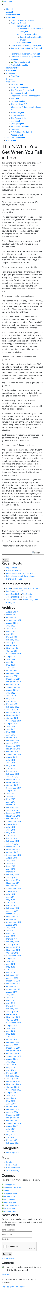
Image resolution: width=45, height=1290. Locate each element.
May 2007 (10, 1134)
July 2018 (10, 760)
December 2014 (13, 880)
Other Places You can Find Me (19, 573)
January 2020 (12, 709)
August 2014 (11, 891)
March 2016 (11, 838)
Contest (9, 70)
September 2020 (13, 687)
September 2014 (13, 888)
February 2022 (12, 640)
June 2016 (10, 830)
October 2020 (12, 684)
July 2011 (10, 995)
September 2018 (13, 754)
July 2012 (10, 961)
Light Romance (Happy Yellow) (24, 45)
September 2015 (13, 855)
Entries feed (11, 1165)
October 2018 (12, 751)
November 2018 (13, 749)
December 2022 (13, 614)
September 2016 (13, 821)
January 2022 (12, 642)
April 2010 (10, 1037)
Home (9, 9)
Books (9, 17)
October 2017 (12, 785)
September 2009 (13, 1056)
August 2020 (12, 690)
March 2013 (11, 939)
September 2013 (13, 922)
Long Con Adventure (25, 34)
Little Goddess (22, 42)
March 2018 (11, 771)
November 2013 (13, 916)
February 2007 (12, 1143)
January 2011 (12, 1011)
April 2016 (10, 835)
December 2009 (13, 1048)
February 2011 (12, 1009)
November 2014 (13, 883)
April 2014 (10, 902)
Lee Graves (11, 591)
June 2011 (10, 997)
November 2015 (13, 849)
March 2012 (11, 972)
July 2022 (10, 626)
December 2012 (13, 947)
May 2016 (10, 832)
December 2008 (13, 1081)
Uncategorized (12, 1152)
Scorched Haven (18, 87)
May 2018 (10, 765)
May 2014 (10, 900)
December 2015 (13, 846)
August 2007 (12, 1126)
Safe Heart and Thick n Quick (27, 588)
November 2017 (13, 782)
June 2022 (11, 628)
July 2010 (10, 1028)
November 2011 (13, 983)
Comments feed (13, 1167)
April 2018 (10, 768)
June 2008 (11, 1098)
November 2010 (13, 1017)
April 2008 (11, 1104)
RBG (21, 591)
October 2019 (12, 718)
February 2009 (12, 1076)
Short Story (16, 112)
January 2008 (12, 1112)
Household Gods (18, 126)
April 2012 (10, 969)
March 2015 (11, 872)
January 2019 (12, 743)
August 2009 (12, 1059)
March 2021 (11, 670)
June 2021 (10, 662)
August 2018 (11, 757)
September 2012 (13, 955)
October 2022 (12, 617)
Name (13, 98)
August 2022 (12, 623)
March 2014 (11, 905)
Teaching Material (14, 138)
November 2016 (13, 816)
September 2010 (13, 1023)
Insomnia (15, 121)
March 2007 (11, 1140)
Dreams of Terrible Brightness (24, 96)
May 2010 (10, 1034)
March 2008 (11, 1106)
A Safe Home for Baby (21, 132)
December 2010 (13, 1014)
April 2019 (10, 735)
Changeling (16, 124)
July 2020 (10, 693)
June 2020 (11, 695)
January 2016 (12, 844)
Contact (9, 140)
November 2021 (13, 648)
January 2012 (12, 978)
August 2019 (11, 723)
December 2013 (13, 914)
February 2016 (12, 841)
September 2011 (13, 989)
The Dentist (27, 594)
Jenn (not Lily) (12, 594)
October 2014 (12, 886)
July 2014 (10, 894)
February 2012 (12, 975)
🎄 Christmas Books (20, 62)
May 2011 (10, 1000)
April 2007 (10, 1137)
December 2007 (13, 1115)
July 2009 (10, 1062)
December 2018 (13, 746)
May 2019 (10, 732)
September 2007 (13, 1123)
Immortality (16, 115)
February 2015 (12, 874)
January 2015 (12, 877)
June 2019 (10, 729)
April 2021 (10, 668)
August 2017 (11, 791)
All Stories (15, 84)
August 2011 (11, 992)
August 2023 (12, 612)
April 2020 (11, 701)
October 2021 (12, 651)
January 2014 (12, 911)
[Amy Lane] (7, 1)
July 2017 (10, 793)
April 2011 (10, 1003)
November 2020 (13, 682)
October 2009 (12, 1053)
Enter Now (6, 1274)
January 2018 (12, 777)
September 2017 (13, 788)
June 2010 (10, 1031)
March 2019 (11, 737)
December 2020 (13, 679)
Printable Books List (19, 65)
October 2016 (12, 818)
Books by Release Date (21, 20)
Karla (8, 588)
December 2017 (13, 779)
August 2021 (11, 656)
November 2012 (13, 950)
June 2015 (10, 863)
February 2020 (12, 707)
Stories (9, 82)
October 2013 (12, 919)
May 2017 (10, 799)
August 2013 (11, 925)
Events (9, 73)
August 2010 (11, 1025)
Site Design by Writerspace (13, 1287)
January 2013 (12, 944)
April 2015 (10, 869)
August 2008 (12, 1092)
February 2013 (12, 941)
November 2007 (13, 1118)
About (9, 12)
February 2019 (12, 740)
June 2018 (10, 763)
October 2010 (12, 1020)
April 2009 (11, 1070)
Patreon (9, 79)
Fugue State (11, 568)
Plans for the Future (14, 579)
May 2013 (10, 933)
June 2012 (10, 964)
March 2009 (11, 1073)
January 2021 (12, 676)
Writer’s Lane (11, 15)
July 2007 (10, 1129)
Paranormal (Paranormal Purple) (25, 54)
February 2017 (12, 807)
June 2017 (10, 796)
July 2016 (10, 827)
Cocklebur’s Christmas (20, 93)
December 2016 (13, 813)
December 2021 (13, 645)
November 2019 (13, 715)
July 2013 (10, 928)
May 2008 (10, 1101)
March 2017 (11, 805)
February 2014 (12, 908)
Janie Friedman (13, 599)
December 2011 (13, 981)
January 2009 (12, 1078)
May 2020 (10, 698)
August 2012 (11, 958)
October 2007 (12, 1120)
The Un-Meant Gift (19, 104)
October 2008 (12, 1087)
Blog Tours (15, 76)
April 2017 (10, 802)
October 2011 (12, 986)
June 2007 (11, 1132)
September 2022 (13, 620)
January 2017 (12, 810)
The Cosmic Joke (18, 118)
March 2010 (11, 1039)
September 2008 (13, 1090)
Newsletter (11, 68)
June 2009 (11, 1064)
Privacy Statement (8, 1258)
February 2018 (12, 774)
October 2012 (12, 953)
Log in (9, 1162)
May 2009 (10, 1067)
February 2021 (12, 673)
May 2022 (10, 631)
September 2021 (13, 654)
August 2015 (11, 858)
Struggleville (16, 101)
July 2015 (10, 860)
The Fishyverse (22, 26)
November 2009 (13, 1050)
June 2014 (10, 897)
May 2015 (10, 866)
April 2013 (10, 936)
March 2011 (11, 1006)
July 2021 (10, 659)
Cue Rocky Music (13, 570)
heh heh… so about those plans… (20, 576)
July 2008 (10, 1095)
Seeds (13, 129)
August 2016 (11, 824)
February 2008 (12, 1109)
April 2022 (11, 634)
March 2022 (11, 637)
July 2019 (10, 726)
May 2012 (10, 967)
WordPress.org (12, 1170)
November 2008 (13, 1084)
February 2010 (12, 1042)
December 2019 (13, 712)
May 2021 (10, 665)
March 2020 (11, 704)
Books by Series (18, 23)
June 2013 (10, 930)
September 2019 (13, 721)
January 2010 (12, 1045)
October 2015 (12, 852)
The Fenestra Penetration (22, 90)
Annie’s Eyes (16, 135)
